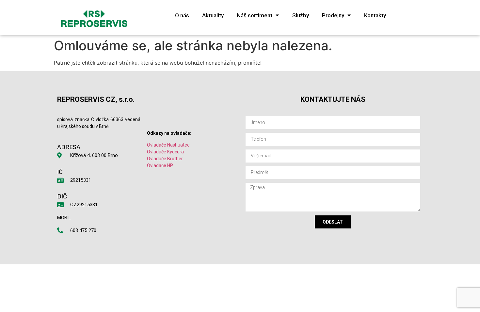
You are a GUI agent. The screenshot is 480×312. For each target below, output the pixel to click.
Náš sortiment (254, 15)
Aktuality (213, 15)
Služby (300, 15)
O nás (182, 15)
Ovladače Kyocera (165, 151)
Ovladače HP (160, 165)
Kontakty (375, 15)
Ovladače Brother (165, 158)
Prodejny (333, 15)
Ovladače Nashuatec (168, 145)
